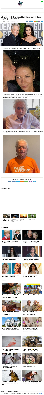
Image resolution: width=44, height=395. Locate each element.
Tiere (2, 334)
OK (40, 393)
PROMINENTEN (4, 227)
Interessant (16, 21)
